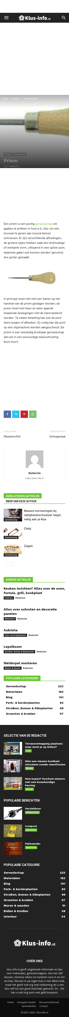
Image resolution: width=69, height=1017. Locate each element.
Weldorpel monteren (20, 663)
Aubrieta (10, 630)
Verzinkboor (33, 808)
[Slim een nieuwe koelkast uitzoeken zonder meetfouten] (13, 766)
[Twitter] (16, 414)
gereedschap (43, 223)
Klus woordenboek (49, 1002)
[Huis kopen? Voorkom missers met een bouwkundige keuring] (13, 783)
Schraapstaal (57, 436)
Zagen (28, 546)
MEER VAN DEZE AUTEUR (21, 501)
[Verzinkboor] (13, 813)
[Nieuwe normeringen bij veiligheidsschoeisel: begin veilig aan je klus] (13, 515)
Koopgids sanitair (26, 1002)
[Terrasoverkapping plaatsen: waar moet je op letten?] (13, 748)
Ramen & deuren (12, 668)
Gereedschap (30, 98)
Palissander (32, 843)
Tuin (28, 750)
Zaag (27, 528)
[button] (6, 18)
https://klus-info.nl (34, 478)
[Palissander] (13, 848)
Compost (31, 826)
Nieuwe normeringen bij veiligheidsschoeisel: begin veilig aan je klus (42, 515)
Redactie (14, 166)
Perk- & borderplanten (15, 635)
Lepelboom (13, 646)
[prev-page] (6, 563)
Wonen (29, 768)
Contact (44, 1006)
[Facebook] (7, 414)
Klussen (16, 98)
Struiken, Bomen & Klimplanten (19, 651)
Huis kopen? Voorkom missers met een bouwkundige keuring (45, 782)
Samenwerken (29, 1006)
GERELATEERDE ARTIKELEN (22, 496)
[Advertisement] (34, 6)
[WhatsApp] (32, 414)
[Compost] (13, 830)
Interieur (9, 598)
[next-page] (12, 563)
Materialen (10, 618)
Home (5, 98)
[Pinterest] (24, 414)
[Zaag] (13, 532)
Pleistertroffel (12, 436)
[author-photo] (34, 467)
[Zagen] (13, 550)
